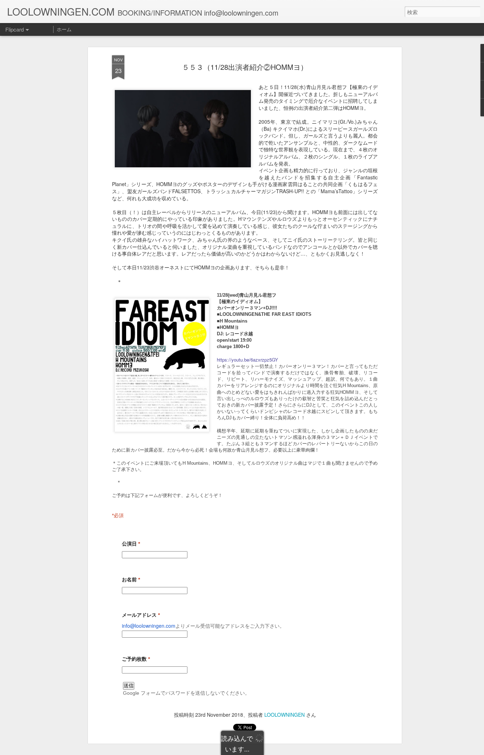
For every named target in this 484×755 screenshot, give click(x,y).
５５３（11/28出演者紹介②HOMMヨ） (245, 67)
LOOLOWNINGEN (284, 714)
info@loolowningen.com (148, 625)
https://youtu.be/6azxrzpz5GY (247, 359)
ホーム (64, 29)
